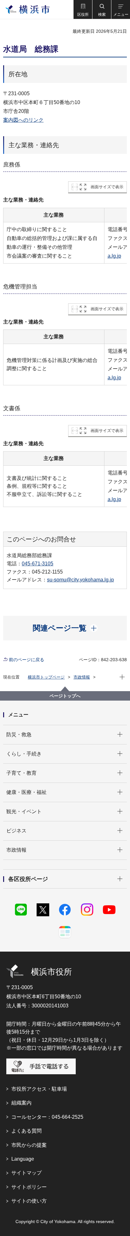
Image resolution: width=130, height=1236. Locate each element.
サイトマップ (26, 1172)
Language (22, 1159)
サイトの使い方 (29, 1201)
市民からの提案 (29, 1145)
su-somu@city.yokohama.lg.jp (80, 579)
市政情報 (82, 677)
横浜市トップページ (46, 677)
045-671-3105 (37, 563)
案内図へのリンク (23, 120)
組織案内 (21, 1102)
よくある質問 (26, 1131)
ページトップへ (65, 695)
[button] (82, 9)
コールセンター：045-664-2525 (47, 1117)
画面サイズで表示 (107, 186)
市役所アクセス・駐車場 (39, 1089)
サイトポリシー (29, 1187)
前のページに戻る (26, 659)
